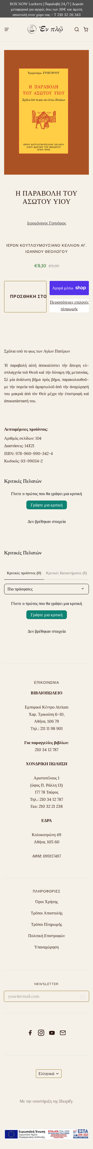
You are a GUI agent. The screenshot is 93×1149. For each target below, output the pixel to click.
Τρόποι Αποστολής (47, 912)
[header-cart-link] (85, 29)
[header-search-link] (76, 29)
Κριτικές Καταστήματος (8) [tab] (66, 573)
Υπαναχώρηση (46, 947)
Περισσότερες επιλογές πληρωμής (69, 305)
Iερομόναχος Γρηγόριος (46, 223)
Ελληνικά (46, 1073)
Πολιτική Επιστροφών (46, 935)
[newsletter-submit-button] (83, 998)
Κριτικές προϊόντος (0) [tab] (24, 573)
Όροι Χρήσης (46, 901)
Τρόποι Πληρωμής (46, 924)
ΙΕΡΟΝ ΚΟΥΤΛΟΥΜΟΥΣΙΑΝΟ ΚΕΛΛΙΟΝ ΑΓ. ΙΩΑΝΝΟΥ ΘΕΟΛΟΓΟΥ (46, 248)
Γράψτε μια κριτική (47, 504)
